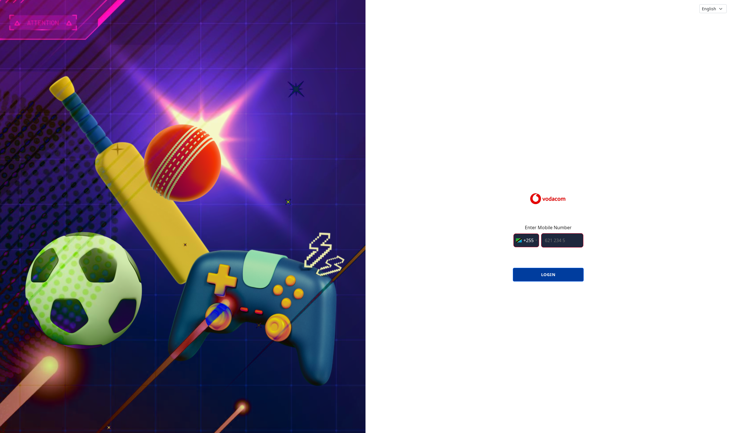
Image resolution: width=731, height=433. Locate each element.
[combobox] (526, 240)
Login (548, 274)
